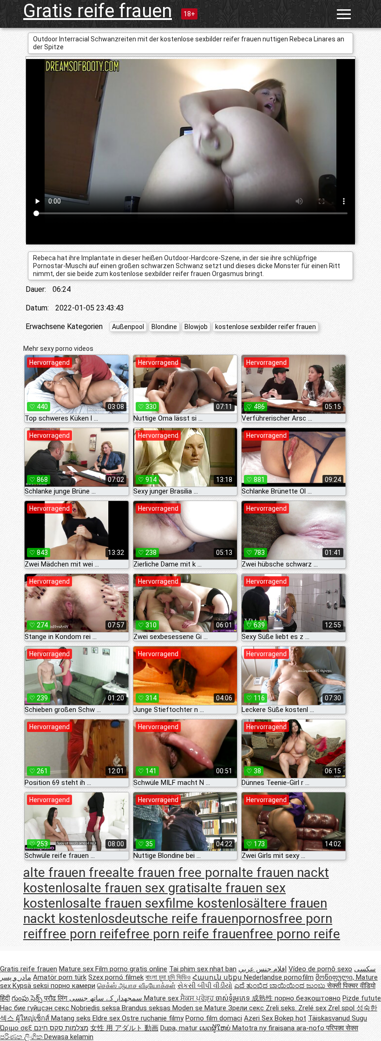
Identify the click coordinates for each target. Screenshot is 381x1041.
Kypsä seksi (32, 986)
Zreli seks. (282, 1008)
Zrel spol (342, 1008)
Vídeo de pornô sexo (320, 969)
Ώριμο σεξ (17, 1028)
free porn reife (84, 934)
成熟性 (263, 998)
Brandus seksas (147, 1008)
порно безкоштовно (308, 998)
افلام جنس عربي (262, 969)
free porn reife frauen (188, 934)
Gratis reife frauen (97, 11)
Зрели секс (247, 1008)
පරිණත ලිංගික (22, 1037)
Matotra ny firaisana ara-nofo (279, 1028)
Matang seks (71, 1018)
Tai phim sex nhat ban (202, 969)
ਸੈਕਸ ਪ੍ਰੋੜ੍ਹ (198, 998)
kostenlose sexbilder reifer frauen (265, 326)
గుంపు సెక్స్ (28, 998)
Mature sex (77, 969)
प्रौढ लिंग (56, 998)
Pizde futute (361, 998)
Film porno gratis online (131, 969)
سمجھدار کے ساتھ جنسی (106, 998)
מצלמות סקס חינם (61, 1028)
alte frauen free (67, 872)
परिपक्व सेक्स (342, 1028)
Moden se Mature (200, 1008)
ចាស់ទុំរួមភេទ (234, 998)
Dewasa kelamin (68, 1037)
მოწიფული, (335, 977)
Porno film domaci (213, 1018)
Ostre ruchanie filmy (153, 1018)
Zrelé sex (313, 1008)
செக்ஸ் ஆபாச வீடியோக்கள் (136, 986)
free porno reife (295, 934)
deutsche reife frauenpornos (197, 918)
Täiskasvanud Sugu (337, 1018)
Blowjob (196, 326)
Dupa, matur (179, 1028)
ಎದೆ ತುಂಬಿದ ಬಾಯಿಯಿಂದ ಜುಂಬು (280, 986)
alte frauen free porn (171, 872)
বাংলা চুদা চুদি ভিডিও (167, 977)
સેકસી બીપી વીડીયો (204, 986)
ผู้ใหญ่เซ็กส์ (33, 1018)
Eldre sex (107, 1018)
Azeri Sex (259, 1018)
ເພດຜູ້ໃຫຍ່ (215, 1028)
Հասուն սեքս (218, 977)
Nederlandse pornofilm (279, 977)
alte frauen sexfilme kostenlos (166, 903)
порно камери (73, 986)
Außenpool (128, 326)
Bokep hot (290, 1018)
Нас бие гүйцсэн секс (35, 1008)
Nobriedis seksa (96, 1008)
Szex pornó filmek (116, 977)
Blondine (164, 326)
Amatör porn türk (59, 977)
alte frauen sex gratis (139, 888)
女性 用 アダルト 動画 (124, 1028)
